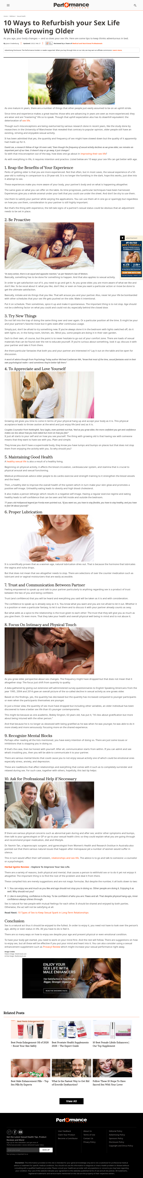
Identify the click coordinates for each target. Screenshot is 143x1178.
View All (71, 1101)
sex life (26, 120)
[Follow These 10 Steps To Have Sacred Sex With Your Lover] (112, 1077)
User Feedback (64, 1131)
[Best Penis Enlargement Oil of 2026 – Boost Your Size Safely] (30, 1038)
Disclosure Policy (116, 1142)
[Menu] (8, 5)
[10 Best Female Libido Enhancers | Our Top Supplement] (112, 1038)
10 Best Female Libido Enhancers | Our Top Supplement (111, 1043)
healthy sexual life (16, 461)
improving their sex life (93, 153)
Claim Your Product (66, 1134)
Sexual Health (21, 16)
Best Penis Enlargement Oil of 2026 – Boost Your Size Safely (30, 1043)
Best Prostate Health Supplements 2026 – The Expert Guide (70, 1043)
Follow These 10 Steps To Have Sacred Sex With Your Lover (109, 1082)
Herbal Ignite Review (17, 866)
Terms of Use (89, 1134)
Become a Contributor (68, 1138)
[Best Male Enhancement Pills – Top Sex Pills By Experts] (30, 1077)
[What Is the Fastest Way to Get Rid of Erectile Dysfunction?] (71, 1077)
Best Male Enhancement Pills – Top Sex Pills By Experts (29, 1082)
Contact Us (88, 1138)
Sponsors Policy (116, 1138)
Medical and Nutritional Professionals (87, 43)
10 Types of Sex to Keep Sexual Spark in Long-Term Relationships (53, 912)
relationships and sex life (65, 857)
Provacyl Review (51, 946)
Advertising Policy (117, 1134)
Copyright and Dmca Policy (121, 1145)
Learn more (117, 50)
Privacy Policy (89, 1142)
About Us (87, 1131)
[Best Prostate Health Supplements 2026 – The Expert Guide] (71, 1038)
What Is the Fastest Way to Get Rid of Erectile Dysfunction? (70, 1082)
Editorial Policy (115, 1131)
